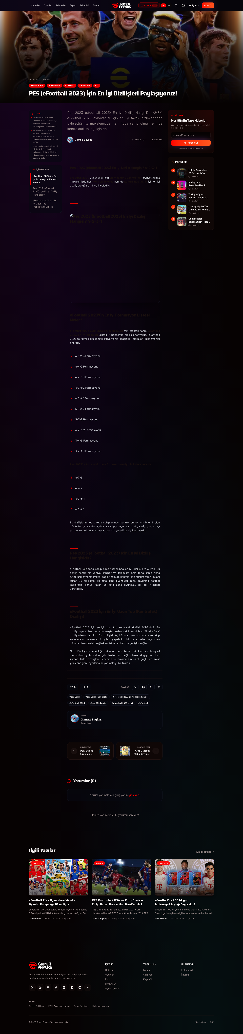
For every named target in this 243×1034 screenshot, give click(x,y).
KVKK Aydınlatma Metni (59, 1006)
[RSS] (87, 987)
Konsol (69, 85)
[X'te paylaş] (135, 687)
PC (96, 85)
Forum (96, 5)
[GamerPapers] (121, 5)
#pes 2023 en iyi (98, 703)
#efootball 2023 (77, 703)
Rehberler (61, 5)
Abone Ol (193, 142)
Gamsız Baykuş (91, 719)
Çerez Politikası (81, 1006)
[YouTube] (48, 987)
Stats (150, 5)
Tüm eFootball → (205, 851)
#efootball (143, 703)
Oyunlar (48, 5)
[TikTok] (56, 987)
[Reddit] (80, 987)
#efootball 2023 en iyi (122, 703)
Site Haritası (200, 1022)
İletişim (185, 974)
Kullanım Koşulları (100, 1006)
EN (169, 5)
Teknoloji (84, 5)
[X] (32, 987)
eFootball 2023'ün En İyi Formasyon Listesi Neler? (45, 179)
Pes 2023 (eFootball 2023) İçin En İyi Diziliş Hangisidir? (45, 191)
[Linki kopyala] (159, 687)
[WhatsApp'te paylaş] (151, 687)
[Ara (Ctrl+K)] (176, 5)
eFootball (46, 79)
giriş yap (133, 795)
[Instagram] (40, 987)
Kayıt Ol (208, 5)
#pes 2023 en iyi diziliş (96, 697)
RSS (212, 1022)
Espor (73, 5)
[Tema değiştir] (183, 5)
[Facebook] (64, 987)
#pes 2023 (74, 697)
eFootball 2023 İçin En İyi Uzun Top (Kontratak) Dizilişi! (45, 203)
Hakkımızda (187, 970)
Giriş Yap (194, 5)
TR (163, 5)
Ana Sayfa (34, 79)
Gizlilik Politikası (36, 1006)
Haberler (35, 5)
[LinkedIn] (72, 987)
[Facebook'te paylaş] (143, 687)
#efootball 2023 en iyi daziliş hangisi (130, 697)
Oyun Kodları (112, 988)
